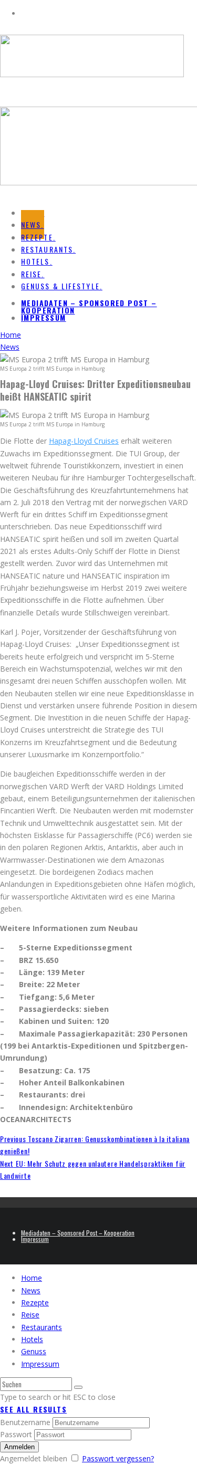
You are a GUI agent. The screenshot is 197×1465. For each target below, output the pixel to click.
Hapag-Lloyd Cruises (84, 441)
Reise (30, 1315)
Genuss (33, 1351)
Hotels (32, 1339)
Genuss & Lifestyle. (61, 285)
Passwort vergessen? (118, 1458)
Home (31, 1278)
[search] (78, 1387)
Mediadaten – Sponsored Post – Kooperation (89, 306)
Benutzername (25, 1422)
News (30, 1290)
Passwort (16, 1434)
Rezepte (35, 1302)
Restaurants (41, 1327)
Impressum (43, 317)
